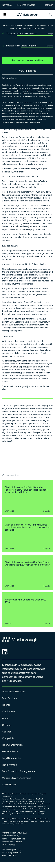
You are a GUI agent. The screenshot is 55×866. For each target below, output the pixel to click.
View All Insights (27, 70)
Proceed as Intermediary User (27, 60)
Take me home (9, 78)
